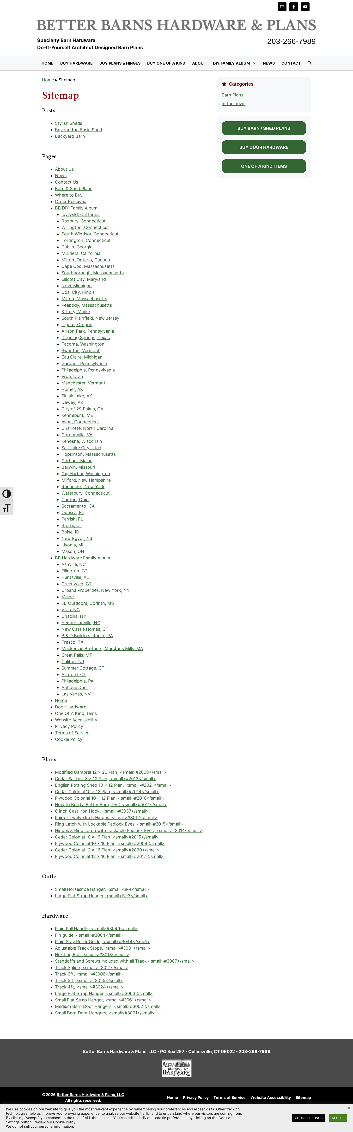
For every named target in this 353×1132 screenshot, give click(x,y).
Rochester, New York (82, 486)
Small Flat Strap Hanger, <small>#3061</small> (103, 999)
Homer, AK (72, 389)
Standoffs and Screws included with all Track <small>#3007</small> (125, 961)
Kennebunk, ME (77, 415)
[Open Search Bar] (309, 63)
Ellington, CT (74, 570)
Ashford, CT (73, 674)
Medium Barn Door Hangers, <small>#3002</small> (108, 1006)
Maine (67, 596)
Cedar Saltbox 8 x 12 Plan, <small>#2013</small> (105, 778)
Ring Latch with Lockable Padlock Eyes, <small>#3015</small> (119, 824)
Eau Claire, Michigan (82, 356)
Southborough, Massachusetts (92, 272)
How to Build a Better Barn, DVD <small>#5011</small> (111, 804)
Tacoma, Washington (82, 344)
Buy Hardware (76, 63)
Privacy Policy (69, 726)
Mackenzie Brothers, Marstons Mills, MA (102, 648)
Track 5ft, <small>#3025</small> (89, 980)
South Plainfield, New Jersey (90, 318)
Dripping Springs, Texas (85, 337)
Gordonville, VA (76, 434)
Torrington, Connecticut (86, 240)
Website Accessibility (76, 719)
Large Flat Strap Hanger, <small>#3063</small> (104, 993)
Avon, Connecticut (80, 421)
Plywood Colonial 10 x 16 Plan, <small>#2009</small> (110, 843)
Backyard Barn (70, 136)
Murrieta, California (80, 253)
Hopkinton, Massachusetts (88, 454)
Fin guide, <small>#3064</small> (89, 935)
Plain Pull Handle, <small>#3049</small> (96, 928)
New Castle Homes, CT (85, 629)
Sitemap (303, 1097)
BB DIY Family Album (76, 207)
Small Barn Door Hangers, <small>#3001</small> (105, 1012)
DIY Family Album (231, 63)
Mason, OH (72, 551)
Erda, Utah (72, 376)
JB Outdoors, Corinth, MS (87, 603)
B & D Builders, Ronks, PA (87, 635)
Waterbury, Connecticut (85, 493)
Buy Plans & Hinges (119, 63)
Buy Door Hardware (263, 147)
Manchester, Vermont (83, 382)
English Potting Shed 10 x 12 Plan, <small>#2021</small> (113, 785)
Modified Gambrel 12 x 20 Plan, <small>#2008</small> (110, 772)
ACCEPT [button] (338, 1118)
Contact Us (66, 182)
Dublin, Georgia (76, 246)
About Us (64, 169)
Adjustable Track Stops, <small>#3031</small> (102, 948)
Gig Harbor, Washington (85, 473)
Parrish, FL (72, 518)
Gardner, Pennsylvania (84, 363)
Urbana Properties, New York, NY (95, 590)
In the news (233, 103)
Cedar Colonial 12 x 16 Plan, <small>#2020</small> (107, 849)
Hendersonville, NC (80, 622)
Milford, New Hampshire (86, 480)
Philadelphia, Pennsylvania (88, 369)
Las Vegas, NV (76, 693)
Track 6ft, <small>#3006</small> (89, 973)
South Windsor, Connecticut (90, 233)
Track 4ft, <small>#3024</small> (89, 986)
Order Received (70, 201)
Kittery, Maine (75, 311)
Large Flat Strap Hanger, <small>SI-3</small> (101, 895)
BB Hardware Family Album (82, 557)
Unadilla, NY (73, 616)
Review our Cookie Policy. (55, 1122)
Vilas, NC (70, 609)
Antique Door (74, 687)
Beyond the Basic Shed (78, 129)
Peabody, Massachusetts (86, 305)
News (269, 63)
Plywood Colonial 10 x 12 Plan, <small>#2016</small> (109, 798)
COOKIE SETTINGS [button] (309, 1118)
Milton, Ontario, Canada (85, 259)
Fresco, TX (72, 642)
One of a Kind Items (264, 166)
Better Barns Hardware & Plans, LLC (90, 1094)
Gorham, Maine (76, 460)
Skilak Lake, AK (76, 395)
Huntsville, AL (75, 577)
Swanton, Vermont (80, 350)
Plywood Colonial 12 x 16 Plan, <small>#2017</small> (109, 856)
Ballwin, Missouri (78, 467)
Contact (291, 63)
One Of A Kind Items (76, 713)
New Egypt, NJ (76, 538)
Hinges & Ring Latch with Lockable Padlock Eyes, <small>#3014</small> (128, 830)
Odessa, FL (72, 512)
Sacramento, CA (78, 506)
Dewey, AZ (72, 402)
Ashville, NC (73, 564)
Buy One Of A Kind (166, 63)
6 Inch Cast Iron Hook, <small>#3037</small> (102, 811)
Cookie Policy (68, 739)
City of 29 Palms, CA (82, 408)
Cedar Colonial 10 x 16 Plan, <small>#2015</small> (107, 836)
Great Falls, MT (76, 655)
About (199, 63)
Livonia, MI (72, 544)
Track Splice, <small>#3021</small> (91, 967)
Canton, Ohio (75, 499)
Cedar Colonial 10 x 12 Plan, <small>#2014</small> (107, 791)
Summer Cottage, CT (82, 668)
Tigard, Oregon (76, 324)
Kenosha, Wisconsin (81, 441)
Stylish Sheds (68, 123)
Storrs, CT (71, 525)
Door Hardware (70, 706)
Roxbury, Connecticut (83, 220)
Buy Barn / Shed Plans (263, 128)
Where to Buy (69, 195)
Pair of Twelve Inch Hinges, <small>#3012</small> (106, 817)
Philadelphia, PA (77, 680)
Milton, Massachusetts (84, 298)
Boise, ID (70, 531)
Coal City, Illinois (78, 292)
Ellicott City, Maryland (83, 279)
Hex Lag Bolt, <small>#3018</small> (92, 954)
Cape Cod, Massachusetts (88, 266)
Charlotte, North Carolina (87, 428)
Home (48, 63)
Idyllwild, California (80, 214)
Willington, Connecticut (85, 227)
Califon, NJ (72, 661)
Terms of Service (72, 732)
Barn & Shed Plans (73, 188)
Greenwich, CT (76, 583)
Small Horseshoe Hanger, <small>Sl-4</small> (102, 889)
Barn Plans (232, 94)
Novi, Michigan (76, 285)
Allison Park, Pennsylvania (87, 331)
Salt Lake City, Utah (81, 447)
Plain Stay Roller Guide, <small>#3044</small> (102, 941)
